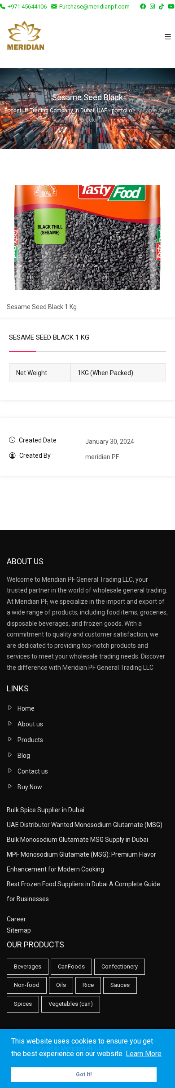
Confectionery (119, 966)
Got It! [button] (84, 1074)
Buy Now (30, 787)
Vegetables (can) (70, 1003)
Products (30, 739)
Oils (61, 985)
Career (16, 919)
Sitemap (19, 930)
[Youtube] (171, 6)
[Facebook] (143, 6)
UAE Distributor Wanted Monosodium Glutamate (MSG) (84, 824)
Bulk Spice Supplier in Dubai (45, 810)
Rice (88, 985)
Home (26, 708)
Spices (23, 1003)
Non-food (26, 985)
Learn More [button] (144, 1053)
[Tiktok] (161, 6)
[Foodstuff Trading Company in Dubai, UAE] (25, 37)
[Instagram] (152, 6)
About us (30, 724)
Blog (24, 755)
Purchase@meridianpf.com (94, 6)
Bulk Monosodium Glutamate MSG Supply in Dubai (77, 839)
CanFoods (71, 966)
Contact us (33, 771)
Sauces (120, 985)
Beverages (27, 966)
